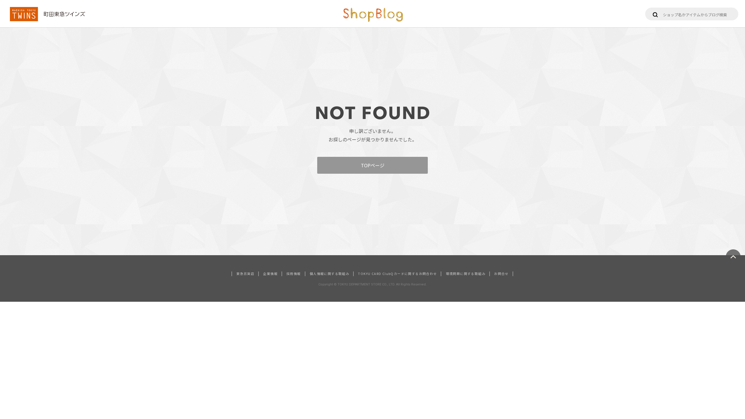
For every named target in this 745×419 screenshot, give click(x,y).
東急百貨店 (245, 273)
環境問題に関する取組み (465, 273)
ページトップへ (733, 256)
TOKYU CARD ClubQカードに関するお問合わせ (397, 273)
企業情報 (270, 273)
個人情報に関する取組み (329, 273)
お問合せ (501, 273)
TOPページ (372, 165)
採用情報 (293, 273)
